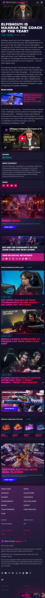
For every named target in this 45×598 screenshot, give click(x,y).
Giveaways (28, 497)
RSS (25, 524)
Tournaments (7, 501)
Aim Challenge (30, 501)
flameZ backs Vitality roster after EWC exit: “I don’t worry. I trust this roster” (21, 380)
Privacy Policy (28, 520)
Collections (29, 493)
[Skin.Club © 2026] (13, 541)
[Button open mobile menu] (42, 2)
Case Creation (30, 509)
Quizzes (4, 497)
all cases (28, 419)
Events (27, 505)
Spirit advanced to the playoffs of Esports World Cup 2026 (32, 98)
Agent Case (4, 590)
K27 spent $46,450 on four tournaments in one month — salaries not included (21, 302)
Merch (3, 534)
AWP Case (27, 586)
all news (29, 267)
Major (4, 505)
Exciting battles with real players (19, 470)
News (9, 20)
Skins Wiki (27, 530)
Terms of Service (6, 524)
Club (3, 513)
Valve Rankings (7, 509)
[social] (2, 573)
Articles (4, 493)
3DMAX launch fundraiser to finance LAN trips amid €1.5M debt (20, 341)
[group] (6, 430)
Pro (25, 534)
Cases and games (6, 530)
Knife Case (4, 586)
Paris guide (11, 220)
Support (4, 520)
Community (4, 20)
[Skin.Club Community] (15, 2)
